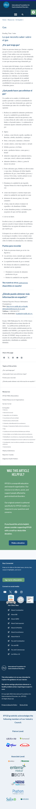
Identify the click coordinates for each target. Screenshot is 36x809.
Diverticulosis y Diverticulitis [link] (11, 420)
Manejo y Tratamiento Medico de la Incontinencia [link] (16, 426)
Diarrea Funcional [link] (8, 412)
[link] (33, 12)
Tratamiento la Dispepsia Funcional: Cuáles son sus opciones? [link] (19, 439)
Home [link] (4, 20)
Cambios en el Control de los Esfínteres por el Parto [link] (17, 431)
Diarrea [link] (6, 410)
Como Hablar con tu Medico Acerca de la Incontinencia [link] (18, 434)
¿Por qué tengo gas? (8, 370)
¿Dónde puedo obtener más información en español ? (18, 381)
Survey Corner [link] (7, 404)
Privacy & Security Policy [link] (9, 705)
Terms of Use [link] (24, 705)
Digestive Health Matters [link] (10, 459)
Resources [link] (11, 20)
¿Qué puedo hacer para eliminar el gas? (14, 374)
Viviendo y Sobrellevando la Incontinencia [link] (14, 423)
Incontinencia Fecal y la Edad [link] (11, 418)
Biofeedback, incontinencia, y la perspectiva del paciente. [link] (18, 437)
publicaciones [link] (23, 283)
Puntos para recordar (9, 377)
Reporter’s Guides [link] (8, 455)
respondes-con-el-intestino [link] (11, 415)
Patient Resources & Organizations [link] (13, 400)
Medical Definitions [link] (8, 451)
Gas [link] (5, 429)
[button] (15, 14)
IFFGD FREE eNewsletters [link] (10, 396)
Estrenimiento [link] (7, 447)
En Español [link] (19, 20)
